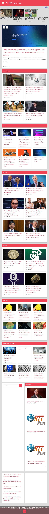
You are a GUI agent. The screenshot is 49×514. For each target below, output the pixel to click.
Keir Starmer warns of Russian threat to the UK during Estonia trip (13, 116)
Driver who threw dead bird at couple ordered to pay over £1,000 (35, 116)
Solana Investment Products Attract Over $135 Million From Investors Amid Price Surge (24, 335)
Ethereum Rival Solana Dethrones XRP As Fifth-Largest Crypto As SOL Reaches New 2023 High (39, 142)
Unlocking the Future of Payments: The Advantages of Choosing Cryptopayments (9, 359)
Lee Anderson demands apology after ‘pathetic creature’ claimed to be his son (35, 236)
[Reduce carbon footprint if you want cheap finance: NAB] (36, 389)
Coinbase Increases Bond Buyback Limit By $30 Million (9, 376)
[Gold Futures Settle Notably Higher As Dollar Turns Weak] (36, 411)
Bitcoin (5, 246)
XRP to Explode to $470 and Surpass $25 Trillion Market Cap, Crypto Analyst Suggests (9, 335)
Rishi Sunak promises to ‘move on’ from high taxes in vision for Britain (13, 236)
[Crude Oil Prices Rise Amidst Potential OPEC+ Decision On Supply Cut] (36, 441)
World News (6, 71)
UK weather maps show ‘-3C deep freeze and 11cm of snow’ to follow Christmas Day (35, 90)
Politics (5, 172)
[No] (47, 509)
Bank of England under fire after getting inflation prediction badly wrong (12, 213)
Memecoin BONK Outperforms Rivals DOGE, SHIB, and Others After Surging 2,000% (24, 316)
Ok (24, 511)
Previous (4, 27)
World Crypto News (14, 3)
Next (7, 27)
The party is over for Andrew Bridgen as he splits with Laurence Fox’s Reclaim (34, 213)
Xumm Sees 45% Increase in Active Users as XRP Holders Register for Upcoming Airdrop (39, 316)
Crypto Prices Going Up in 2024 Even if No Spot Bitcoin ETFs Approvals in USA (13, 264)
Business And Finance (9, 344)
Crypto (5, 126)
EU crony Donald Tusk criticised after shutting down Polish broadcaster (13, 191)
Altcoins (5, 301)
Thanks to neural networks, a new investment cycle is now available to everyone (8, 142)
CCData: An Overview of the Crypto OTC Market (39, 160)
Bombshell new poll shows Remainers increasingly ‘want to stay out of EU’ (34, 191)
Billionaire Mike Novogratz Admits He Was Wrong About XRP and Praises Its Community (9, 316)
